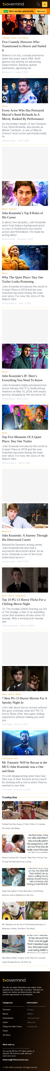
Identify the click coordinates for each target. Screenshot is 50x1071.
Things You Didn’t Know (13, 1023)
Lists (21, 38)
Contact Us (32, 1023)
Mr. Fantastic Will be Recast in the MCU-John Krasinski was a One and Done (24, 762)
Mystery (19, 690)
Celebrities (6, 38)
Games (6, 1027)
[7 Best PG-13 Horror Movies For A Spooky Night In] (25, 674)
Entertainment (7, 754)
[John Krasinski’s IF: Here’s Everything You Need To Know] (25, 352)
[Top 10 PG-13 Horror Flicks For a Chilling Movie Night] (25, 575)
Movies (26, 38)
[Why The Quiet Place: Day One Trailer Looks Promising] (25, 253)
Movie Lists (6, 527)
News (17, 754)
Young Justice (21, 591)
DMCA (30, 1011)
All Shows (7, 1032)
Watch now (41, 11)
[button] (44, 5)
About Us (31, 1019)
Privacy (30, 1006)
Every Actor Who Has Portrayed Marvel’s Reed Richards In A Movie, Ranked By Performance (24, 110)
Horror (14, 38)
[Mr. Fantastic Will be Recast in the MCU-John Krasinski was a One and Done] (25, 738)
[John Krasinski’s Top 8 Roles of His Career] (25, 189)
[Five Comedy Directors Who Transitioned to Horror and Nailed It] (25, 22)
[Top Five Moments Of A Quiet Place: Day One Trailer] (25, 413)
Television (13, 205)
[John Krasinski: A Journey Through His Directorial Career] (25, 511)
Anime (5, 1019)
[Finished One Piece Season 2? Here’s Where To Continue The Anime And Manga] (25, 806)
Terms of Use (33, 1015)
